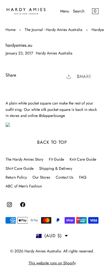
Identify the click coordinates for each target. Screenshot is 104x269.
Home (11, 29)
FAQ (82, 177)
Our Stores (41, 177)
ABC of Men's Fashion (24, 186)
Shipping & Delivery (55, 168)
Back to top (52, 142)
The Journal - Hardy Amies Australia (53, 29)
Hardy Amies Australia (42, 251)
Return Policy (16, 177)
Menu (64, 11)
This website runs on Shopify (52, 263)
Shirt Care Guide (20, 168)
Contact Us (64, 177)
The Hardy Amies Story (24, 159)
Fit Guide (56, 159)
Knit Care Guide (83, 159)
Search (78, 11)
